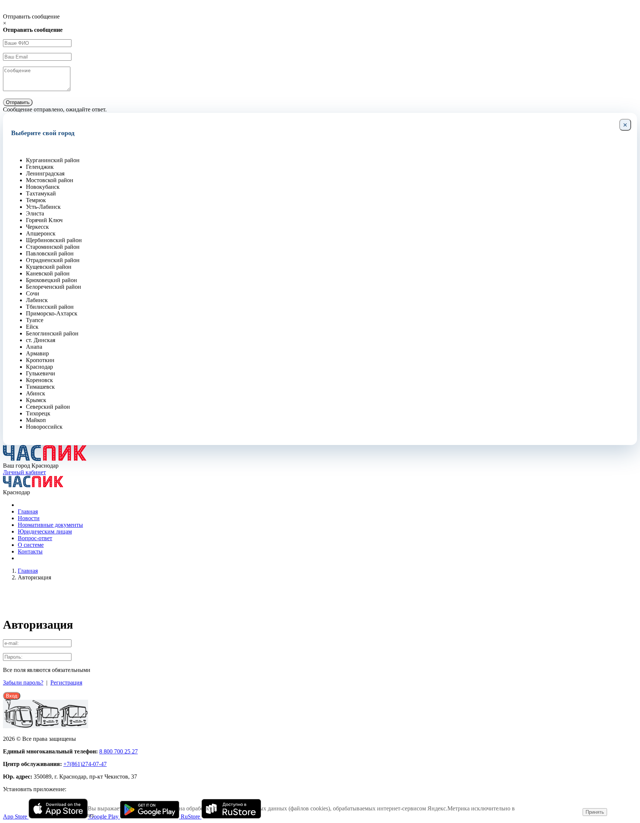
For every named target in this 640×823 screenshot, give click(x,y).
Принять (595, 812)
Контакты (30, 551)
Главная (28, 511)
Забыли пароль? (23, 682)
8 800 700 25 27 (118, 751)
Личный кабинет (24, 472)
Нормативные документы (50, 525)
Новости (29, 518)
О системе (31, 545)
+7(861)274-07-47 (85, 764)
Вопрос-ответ (35, 538)
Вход (11, 696)
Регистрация (66, 682)
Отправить (18, 102)
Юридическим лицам (45, 531)
